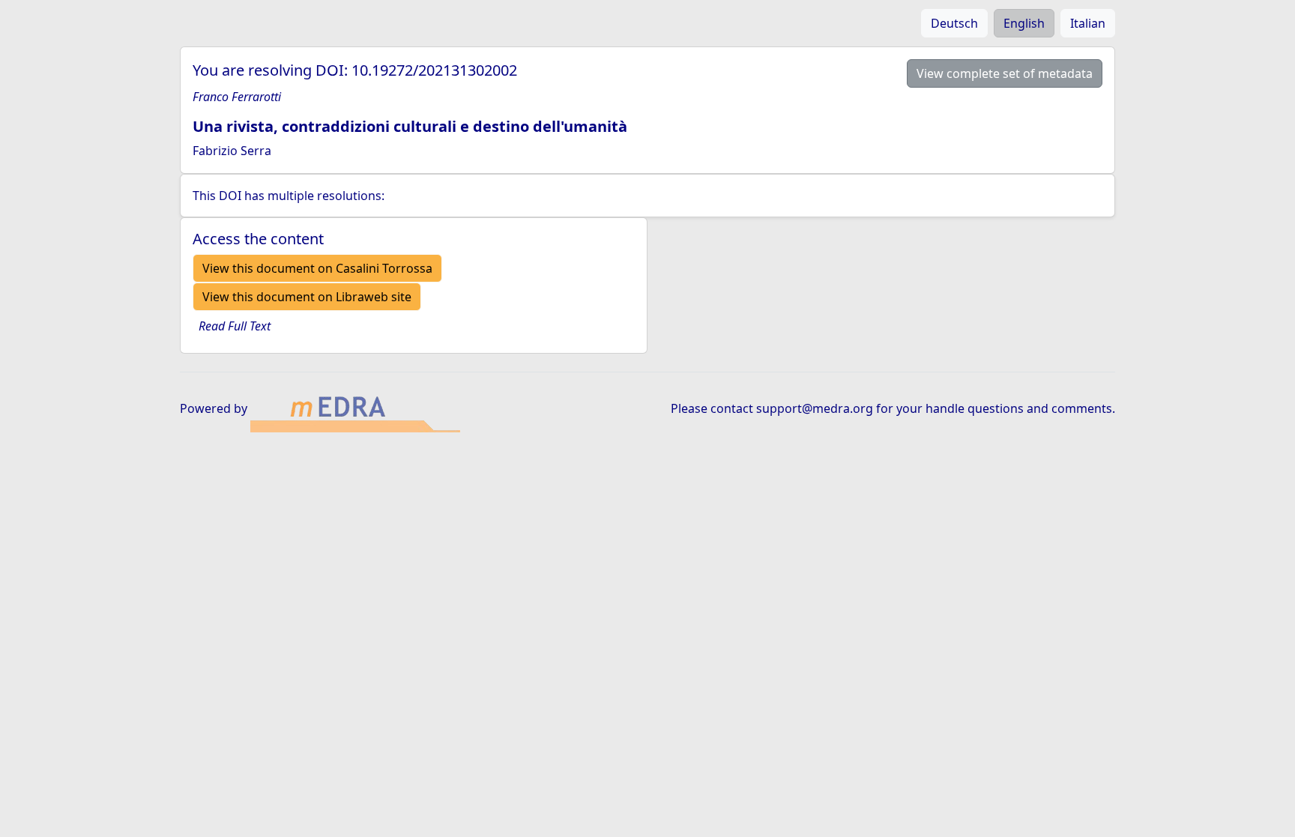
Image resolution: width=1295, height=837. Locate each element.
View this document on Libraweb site (306, 296)
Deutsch (954, 23)
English (1024, 23)
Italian (1087, 23)
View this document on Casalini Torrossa (317, 268)
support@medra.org (814, 408)
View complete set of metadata (1005, 73)
